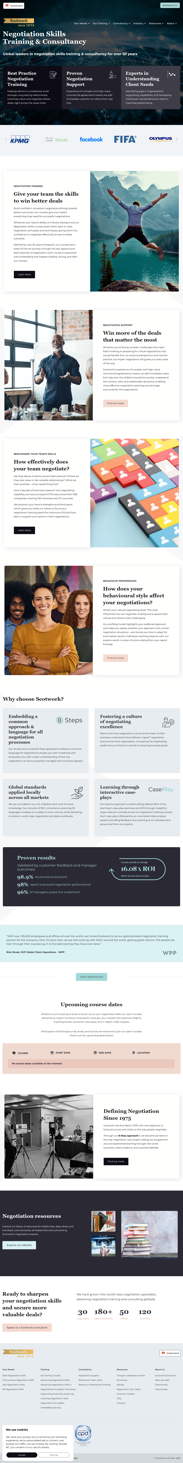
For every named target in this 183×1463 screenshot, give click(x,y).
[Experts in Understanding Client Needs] (150, 87)
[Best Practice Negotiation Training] (32, 87)
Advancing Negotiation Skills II (56, 1384)
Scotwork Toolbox (126, 1394)
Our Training (100, 23)
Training (45, 1369)
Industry (138, 23)
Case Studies (161, 1389)
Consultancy (120, 23)
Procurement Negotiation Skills (18, 1380)
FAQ (119, 1398)
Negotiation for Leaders (52, 1403)
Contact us (168, 5)
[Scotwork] (18, 1353)
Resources (155, 23)
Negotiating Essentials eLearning (57, 1394)
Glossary (121, 1403)
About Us (160, 1369)
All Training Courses (50, 1375)
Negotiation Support (89, 1375)
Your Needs (80, 23)
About (170, 23)
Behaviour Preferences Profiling (95, 1384)
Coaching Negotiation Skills (54, 1398)
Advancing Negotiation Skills (55, 1380)
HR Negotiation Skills (13, 1389)
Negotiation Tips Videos (129, 1389)
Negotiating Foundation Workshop (58, 1389)
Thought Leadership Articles (131, 1375)
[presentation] (6, 139)
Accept (21, 1455)
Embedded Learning (51, 1407)
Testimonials (161, 1384)
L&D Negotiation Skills (13, 1384)
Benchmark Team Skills (90, 1380)
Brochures (122, 1380)
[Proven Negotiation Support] (91, 87)
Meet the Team (162, 1380)
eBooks (120, 1384)
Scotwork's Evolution (165, 1375)
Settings (54, 1455)
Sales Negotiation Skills (14, 1375)
